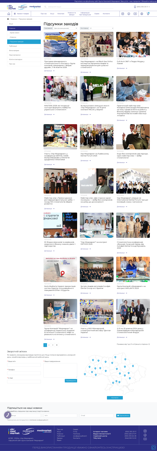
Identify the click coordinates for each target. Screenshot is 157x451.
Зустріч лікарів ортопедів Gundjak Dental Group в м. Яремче (95, 287)
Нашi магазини (15, 55)
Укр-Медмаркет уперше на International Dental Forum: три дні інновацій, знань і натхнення (132, 200)
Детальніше (48, 71)
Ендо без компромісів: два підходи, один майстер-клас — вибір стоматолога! (132, 156)
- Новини (12, 37)
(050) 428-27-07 (114, 434)
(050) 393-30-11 (142, 7)
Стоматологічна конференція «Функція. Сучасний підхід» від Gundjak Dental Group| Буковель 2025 (131, 245)
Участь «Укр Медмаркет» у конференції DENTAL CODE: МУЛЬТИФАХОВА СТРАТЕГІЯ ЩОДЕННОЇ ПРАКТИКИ (57, 157)
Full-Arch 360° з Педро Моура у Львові (130, 62)
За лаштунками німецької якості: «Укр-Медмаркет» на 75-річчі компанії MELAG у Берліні (95, 108)
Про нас (12, 64)
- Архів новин (14, 33)
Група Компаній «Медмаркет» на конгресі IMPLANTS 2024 (131, 287)
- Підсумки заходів (16, 42)
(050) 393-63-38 (114, 436)
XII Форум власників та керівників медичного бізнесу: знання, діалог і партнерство (60, 244)
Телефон (11, 370)
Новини (14, 19)
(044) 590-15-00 (114, 438)
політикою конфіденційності (39, 420)
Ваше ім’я (12, 361)
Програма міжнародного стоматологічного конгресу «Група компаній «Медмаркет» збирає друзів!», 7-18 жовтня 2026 (59, 64)
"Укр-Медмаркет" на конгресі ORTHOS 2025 (94, 243)
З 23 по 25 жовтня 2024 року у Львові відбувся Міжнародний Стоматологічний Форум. (130, 330)
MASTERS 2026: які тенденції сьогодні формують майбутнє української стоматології (57, 108)
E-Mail (10, 378)
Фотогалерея (14, 50)
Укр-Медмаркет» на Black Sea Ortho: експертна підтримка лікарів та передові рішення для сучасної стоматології (97, 64)
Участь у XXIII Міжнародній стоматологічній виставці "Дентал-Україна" (96, 330)
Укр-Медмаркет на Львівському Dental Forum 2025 (95, 155)
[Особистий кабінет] (142, 13)
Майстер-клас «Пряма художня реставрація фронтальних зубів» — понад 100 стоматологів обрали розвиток (59, 201)
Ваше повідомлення (52, 361)
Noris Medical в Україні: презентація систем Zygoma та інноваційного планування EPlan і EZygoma (60, 288)
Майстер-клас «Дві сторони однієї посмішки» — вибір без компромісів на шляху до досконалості (96, 200)
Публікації (13, 46)
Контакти (114, 398)
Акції (11, 24)
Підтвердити (71, 381)
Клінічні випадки (15, 59)
